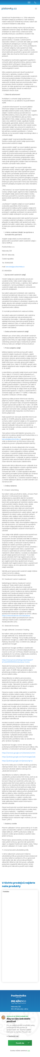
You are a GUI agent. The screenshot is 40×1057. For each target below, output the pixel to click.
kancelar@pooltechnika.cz (15, 267)
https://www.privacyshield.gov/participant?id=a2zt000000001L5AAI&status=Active (17, 661)
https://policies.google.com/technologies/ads (18, 757)
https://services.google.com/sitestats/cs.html (18, 753)
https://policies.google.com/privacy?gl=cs (17, 761)
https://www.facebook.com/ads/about (16, 616)
